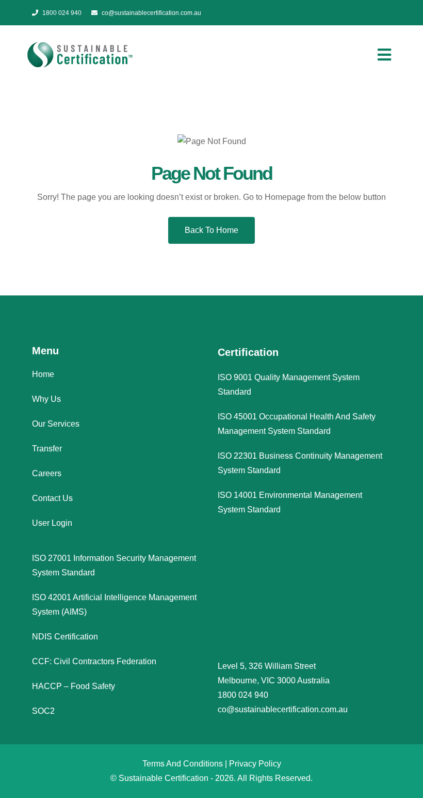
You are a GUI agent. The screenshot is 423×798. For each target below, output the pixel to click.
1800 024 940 (62, 13)
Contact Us (52, 498)
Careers (46, 473)
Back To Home (211, 230)
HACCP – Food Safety (73, 686)
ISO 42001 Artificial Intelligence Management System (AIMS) (114, 604)
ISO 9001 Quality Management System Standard (289, 384)
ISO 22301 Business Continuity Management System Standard (300, 463)
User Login (52, 523)
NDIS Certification (65, 636)
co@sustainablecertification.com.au (151, 13)
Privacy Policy (255, 763)
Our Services (55, 423)
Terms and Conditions (182, 763)
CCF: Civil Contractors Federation (94, 661)
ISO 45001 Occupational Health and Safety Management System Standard (297, 423)
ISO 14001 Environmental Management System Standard (290, 502)
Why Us (46, 399)
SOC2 (43, 711)
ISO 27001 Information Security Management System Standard (114, 565)
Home (43, 374)
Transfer (47, 448)
